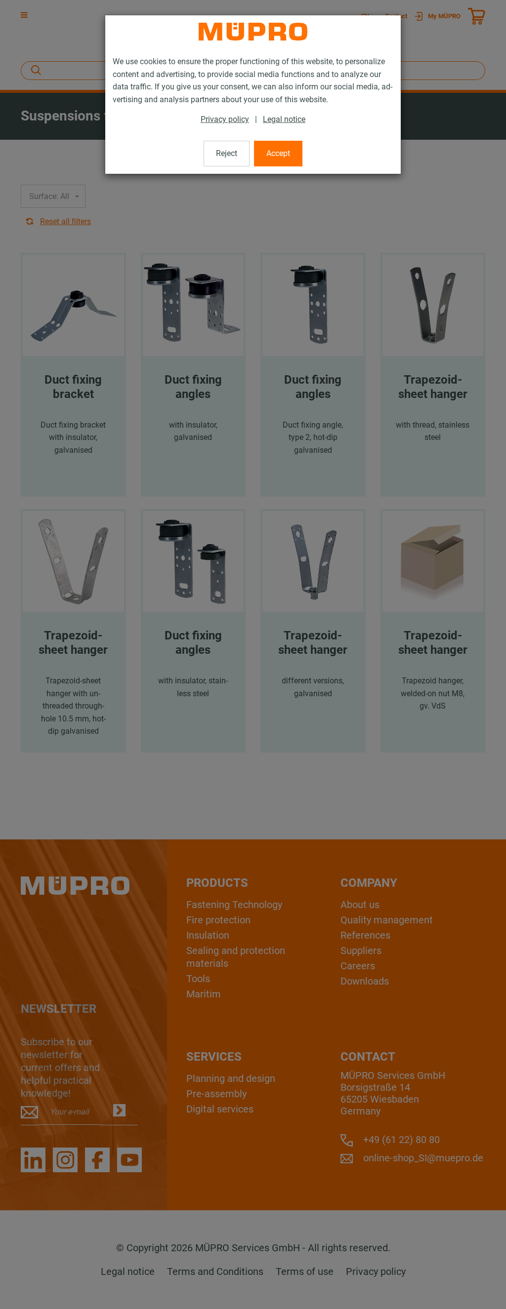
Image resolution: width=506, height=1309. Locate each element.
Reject (226, 153)
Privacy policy (225, 119)
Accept (278, 153)
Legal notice (284, 119)
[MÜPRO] (253, 31)
